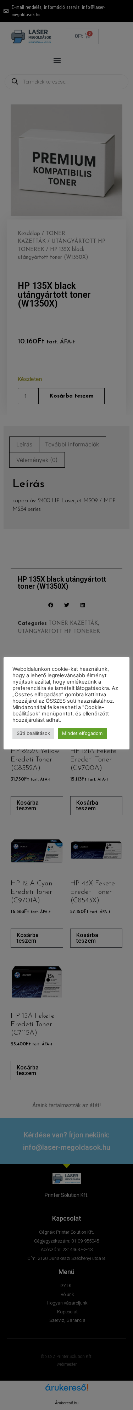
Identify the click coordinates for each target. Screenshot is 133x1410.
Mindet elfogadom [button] (82, 733)
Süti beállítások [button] (33, 733)
